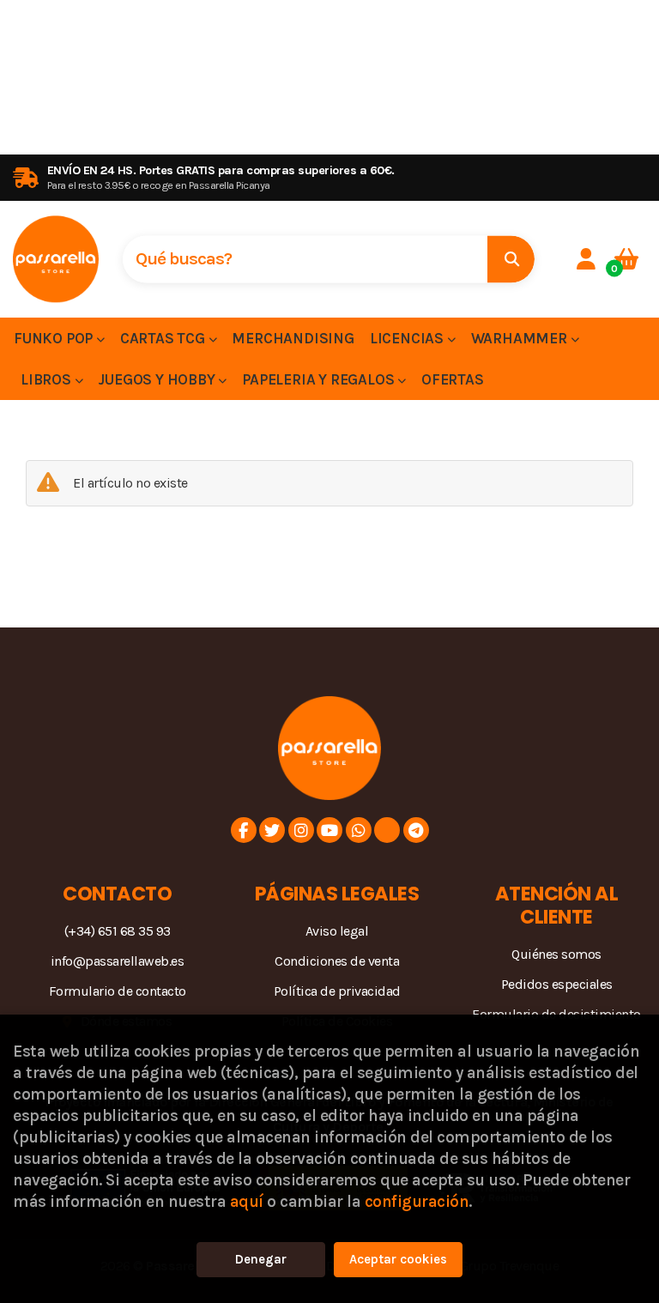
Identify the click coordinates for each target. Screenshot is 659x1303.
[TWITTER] (272, 830)
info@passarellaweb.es (117, 961)
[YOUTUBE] (329, 830)
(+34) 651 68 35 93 (117, 931)
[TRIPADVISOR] (387, 830)
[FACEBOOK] (244, 830)
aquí (246, 1201)
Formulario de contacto (117, 991)
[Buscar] (511, 258)
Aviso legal (337, 931)
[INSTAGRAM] (301, 830)
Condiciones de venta (337, 961)
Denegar (261, 1259)
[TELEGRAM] (416, 830)
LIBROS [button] (48, 379)
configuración (417, 1201)
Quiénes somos (556, 954)
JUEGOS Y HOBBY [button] (158, 379)
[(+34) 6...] (359, 830)
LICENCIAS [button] (408, 338)
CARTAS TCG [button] (164, 338)
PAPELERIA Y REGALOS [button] (319, 379)
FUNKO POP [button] (55, 338)
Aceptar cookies (398, 1259)
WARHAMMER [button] (521, 338)
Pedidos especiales (557, 984)
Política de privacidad (337, 991)
